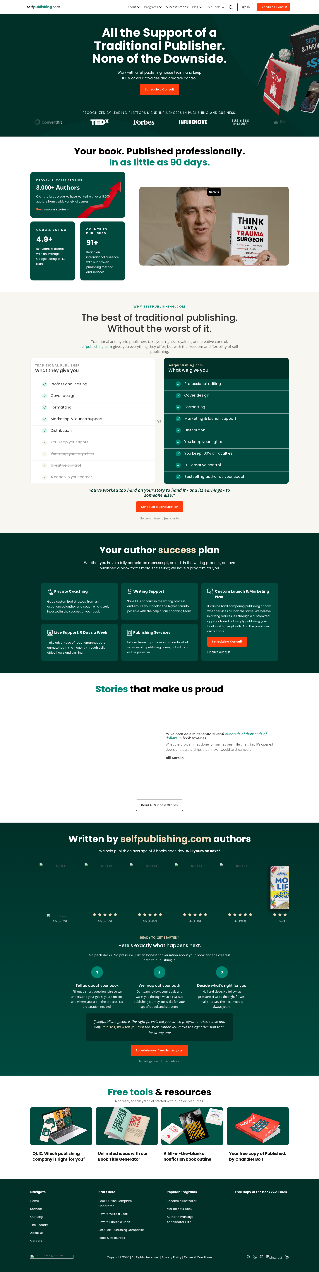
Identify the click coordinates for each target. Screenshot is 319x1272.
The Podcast (39, 1225)
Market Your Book (179, 1209)
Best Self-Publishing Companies (121, 1230)
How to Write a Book (113, 1214)
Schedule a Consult (273, 7)
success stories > (52, 209)
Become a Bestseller (182, 1201)
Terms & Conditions (198, 1257)
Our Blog (36, 1217)
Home (34, 1201)
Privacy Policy (171, 1257)
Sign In (245, 7)
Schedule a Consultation (159, 507)
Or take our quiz (218, 652)
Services (36, 1209)
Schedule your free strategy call (159, 1050)
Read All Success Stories (159, 805)
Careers (36, 1241)
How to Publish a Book (114, 1222)
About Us (36, 1233)
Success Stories (177, 7)
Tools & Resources (111, 1238)
